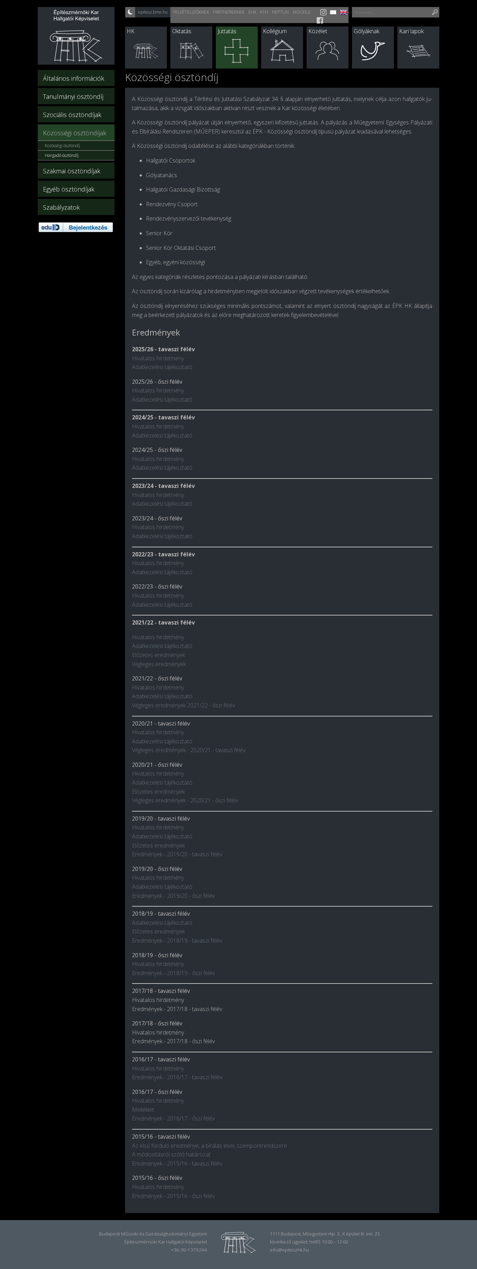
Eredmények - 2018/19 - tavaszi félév (177, 940)
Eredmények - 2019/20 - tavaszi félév (177, 854)
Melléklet (143, 1109)
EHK (252, 12)
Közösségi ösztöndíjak (74, 133)
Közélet (317, 31)
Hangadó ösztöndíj (62, 155)
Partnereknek (228, 12)
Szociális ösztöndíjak (72, 114)
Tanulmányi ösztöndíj (73, 96)
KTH (264, 12)
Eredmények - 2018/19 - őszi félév (173, 973)
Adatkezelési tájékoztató (162, 367)
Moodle (302, 12)
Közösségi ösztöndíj (62, 146)
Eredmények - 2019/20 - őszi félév (173, 896)
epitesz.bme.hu (153, 12)
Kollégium (275, 31)
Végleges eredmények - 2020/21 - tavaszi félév (188, 750)
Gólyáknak (366, 31)
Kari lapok (411, 31)
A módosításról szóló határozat (171, 1154)
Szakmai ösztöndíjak (71, 171)
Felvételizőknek (191, 12)
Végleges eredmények (159, 664)
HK (130, 31)
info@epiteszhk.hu (289, 1250)
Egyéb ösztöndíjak (68, 189)
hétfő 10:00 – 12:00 (328, 1242)
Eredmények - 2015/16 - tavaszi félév (177, 1163)
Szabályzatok (61, 207)
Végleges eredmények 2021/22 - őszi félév (183, 705)
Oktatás (181, 31)
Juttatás (227, 31)
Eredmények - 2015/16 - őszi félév (173, 1196)
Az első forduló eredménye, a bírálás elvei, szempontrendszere (209, 1145)
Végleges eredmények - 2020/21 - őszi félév (185, 800)
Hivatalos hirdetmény (158, 358)
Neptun (280, 12)
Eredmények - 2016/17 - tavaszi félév (177, 1077)
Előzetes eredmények (158, 655)
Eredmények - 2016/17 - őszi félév (173, 1118)
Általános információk (73, 78)
